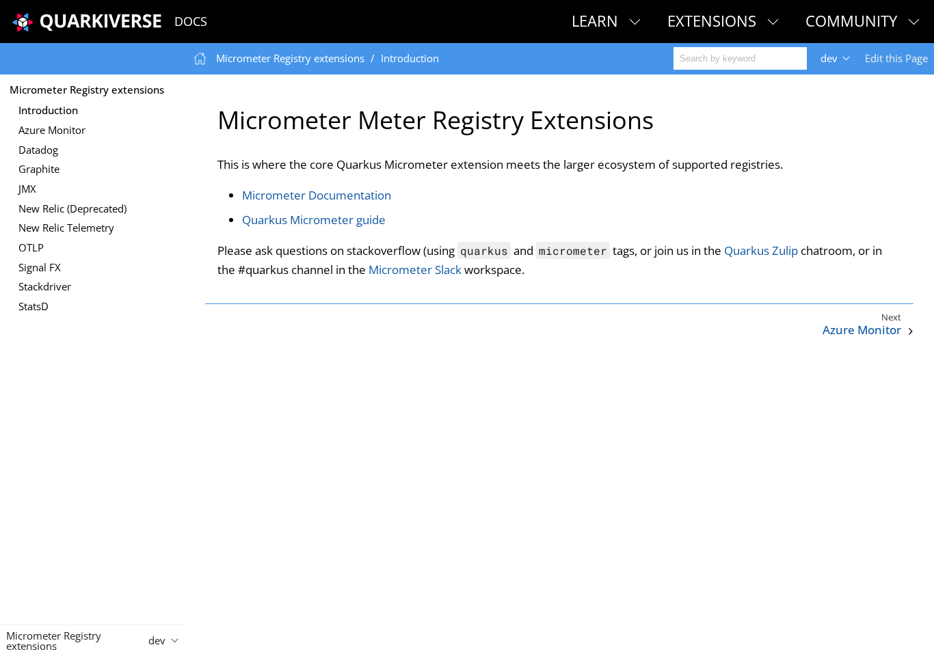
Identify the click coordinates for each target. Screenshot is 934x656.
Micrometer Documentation (316, 195)
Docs (190, 21)
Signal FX (39, 267)
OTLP (31, 247)
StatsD (33, 306)
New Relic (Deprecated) (72, 208)
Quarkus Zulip (761, 250)
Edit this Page (896, 58)
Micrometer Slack (415, 269)
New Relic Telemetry (66, 227)
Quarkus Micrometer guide (314, 220)
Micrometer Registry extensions (87, 89)
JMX (27, 188)
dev (829, 58)
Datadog (38, 149)
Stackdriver (44, 286)
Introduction (48, 110)
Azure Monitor (51, 129)
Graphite (38, 168)
